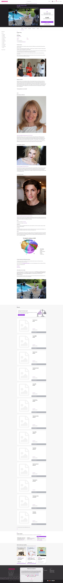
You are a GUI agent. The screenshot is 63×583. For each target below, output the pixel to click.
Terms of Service (15, 580)
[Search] (27, 1)
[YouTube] (11, 572)
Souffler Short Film (22, 5)
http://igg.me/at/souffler (26, 263)
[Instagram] (12, 572)
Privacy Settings (19, 580)
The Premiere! (4, 44)
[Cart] (54, 1)
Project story (3, 31)
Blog (42, 571)
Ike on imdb (24, 221)
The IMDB (3, 35)
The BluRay (35, 400)
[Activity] (56, 1)
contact (20, 36)
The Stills (34, 432)
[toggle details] (26, 563)
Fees (50, 569)
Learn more (30, 539)
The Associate (36, 416)
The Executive (4, 46)
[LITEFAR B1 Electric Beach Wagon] (21, 551)
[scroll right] (38, 17)
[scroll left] (8, 17)
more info (18, 36)
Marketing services (52, 570)
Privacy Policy (10, 580)
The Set (3, 47)
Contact (43, 569)
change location (35, 3)
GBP (49, 1)
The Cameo (3, 45)
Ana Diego (19, 6)
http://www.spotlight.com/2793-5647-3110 (22, 166)
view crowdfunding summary (47, 24)
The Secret (3, 34)
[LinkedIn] (13, 572)
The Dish (34, 448)
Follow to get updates (39, 540)
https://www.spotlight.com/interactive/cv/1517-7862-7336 (24, 135)
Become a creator (52, 571)
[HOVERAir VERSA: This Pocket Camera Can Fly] (31, 551)
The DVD (3, 38)
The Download (4, 37)
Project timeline (3, 49)
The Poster (3, 36)
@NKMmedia (18, 267)
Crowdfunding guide (44, 570)
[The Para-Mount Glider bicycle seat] (41, 551)
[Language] (52, 1)
